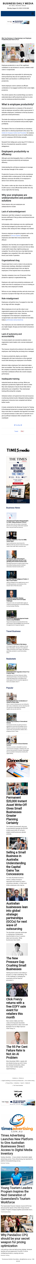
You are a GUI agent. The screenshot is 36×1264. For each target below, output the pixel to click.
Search (22, 1083)
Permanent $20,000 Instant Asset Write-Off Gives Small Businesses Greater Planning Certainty (16, 810)
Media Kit (27, 1083)
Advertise (16, 1083)
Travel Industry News (6, 1211)
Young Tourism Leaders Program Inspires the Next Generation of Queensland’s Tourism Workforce (16, 1195)
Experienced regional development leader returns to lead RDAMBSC (17, 619)
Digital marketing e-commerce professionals (12, 1080)
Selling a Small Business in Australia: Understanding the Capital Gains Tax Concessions (16, 863)
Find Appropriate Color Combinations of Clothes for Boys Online (17, 701)
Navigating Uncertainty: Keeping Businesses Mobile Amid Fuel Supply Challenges (16, 599)
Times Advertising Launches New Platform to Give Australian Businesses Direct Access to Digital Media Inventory (17, 1144)
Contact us (15, 1078)
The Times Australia (18, 1085)
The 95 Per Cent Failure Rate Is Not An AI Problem (16, 1052)
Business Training (5, 1163)
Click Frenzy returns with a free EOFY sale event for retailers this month (16, 1008)
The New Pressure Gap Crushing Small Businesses (16, 963)
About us (21, 1078)
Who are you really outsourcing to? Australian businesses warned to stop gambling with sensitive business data (17, 560)
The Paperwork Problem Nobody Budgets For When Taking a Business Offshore (17, 521)
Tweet (16, 431)
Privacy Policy (9, 1083)
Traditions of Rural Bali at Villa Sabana (17, 644)
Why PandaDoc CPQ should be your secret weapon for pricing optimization (15, 1240)
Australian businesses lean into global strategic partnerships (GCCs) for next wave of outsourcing (17, 916)
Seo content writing (29, 1080)
